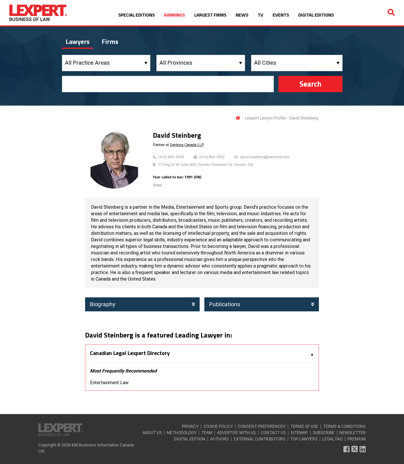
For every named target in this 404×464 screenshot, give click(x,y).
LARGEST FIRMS (210, 14)
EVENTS (281, 14)
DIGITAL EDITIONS (316, 14)
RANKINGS (174, 14)
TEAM (206, 432)
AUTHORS (219, 438)
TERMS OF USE (304, 426)
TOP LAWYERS (303, 438)
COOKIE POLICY (218, 426)
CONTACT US (273, 432)
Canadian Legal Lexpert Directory (130, 353)
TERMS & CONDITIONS (344, 426)
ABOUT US (152, 432)
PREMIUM (356, 438)
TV (260, 14)
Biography (102, 304)
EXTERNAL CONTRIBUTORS (259, 438)
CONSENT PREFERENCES (261, 426)
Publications (224, 304)
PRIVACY (190, 426)
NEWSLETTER (352, 432)
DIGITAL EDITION (189, 438)
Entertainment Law (109, 382)
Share (157, 185)
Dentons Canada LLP (187, 145)
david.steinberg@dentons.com (264, 157)
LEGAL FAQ (332, 438)
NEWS (242, 14)
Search (310, 83)
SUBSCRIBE (324, 432)
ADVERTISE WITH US (236, 432)
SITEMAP (299, 432)
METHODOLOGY (181, 432)
